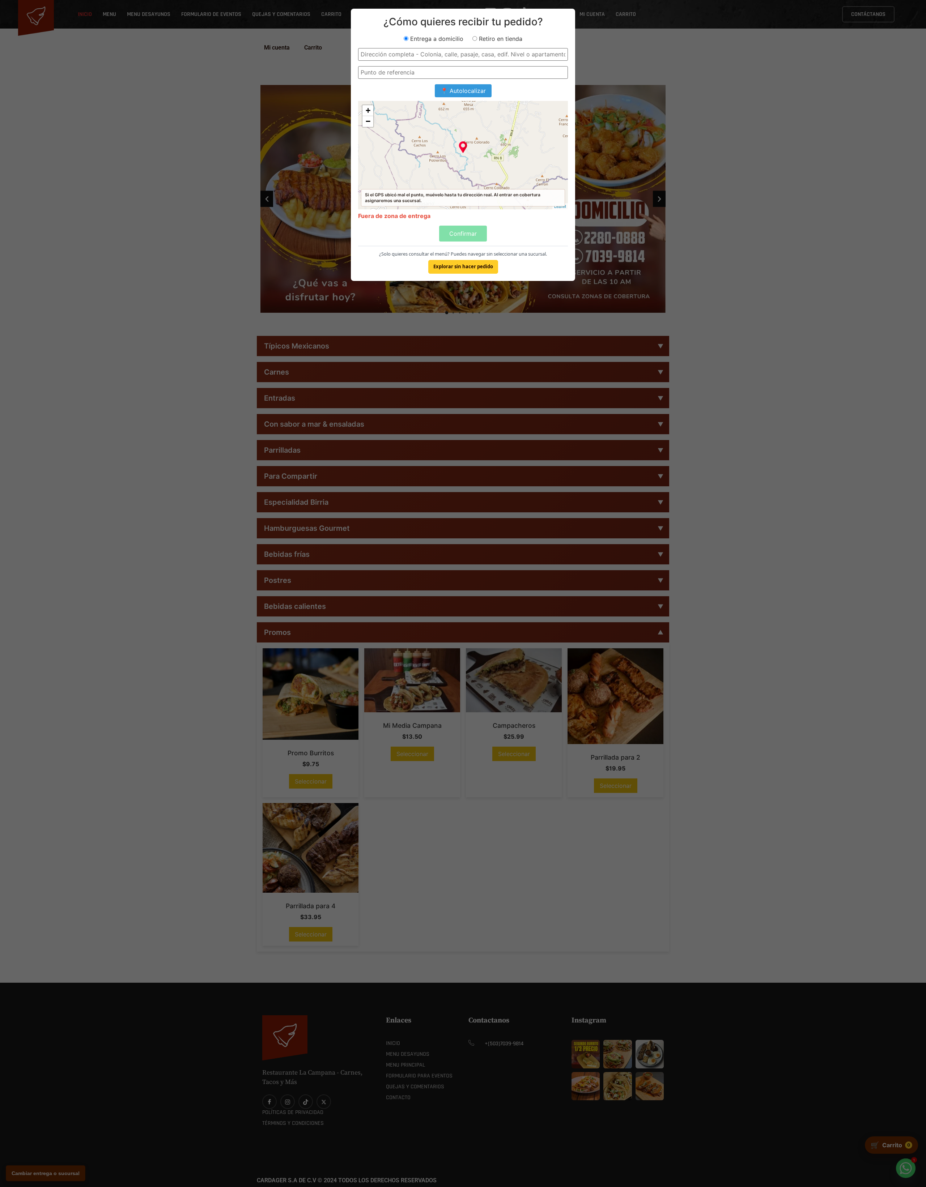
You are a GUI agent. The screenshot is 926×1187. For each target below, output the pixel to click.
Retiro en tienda (499, 39)
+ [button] (368, 110)
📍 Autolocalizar (463, 90)
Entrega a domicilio (435, 39)
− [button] (368, 121)
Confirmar (463, 233)
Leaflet (560, 206)
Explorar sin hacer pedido (463, 266)
